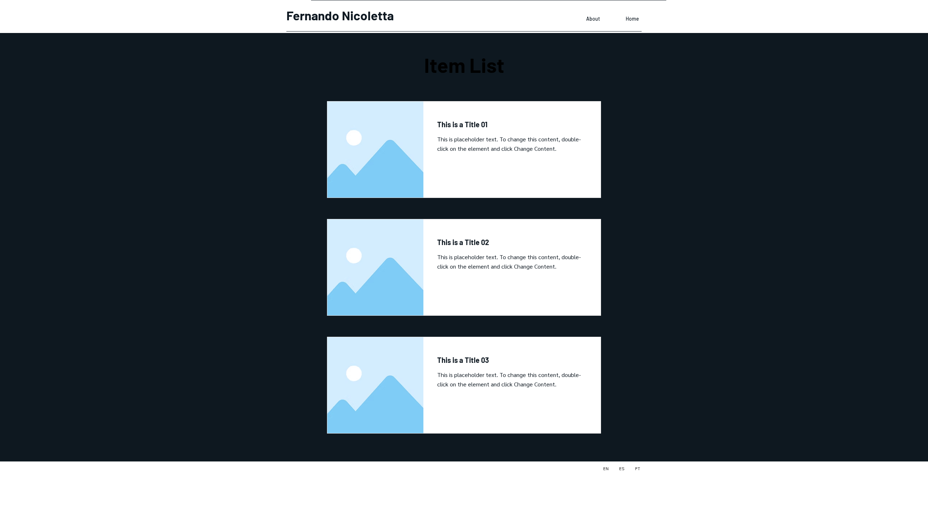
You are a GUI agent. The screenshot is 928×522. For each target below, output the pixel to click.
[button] (457, 177)
